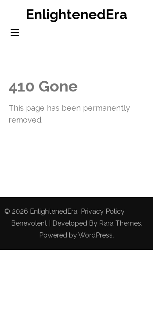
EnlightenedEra (77, 14)
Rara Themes (120, 223)
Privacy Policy (103, 211)
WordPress (95, 235)
